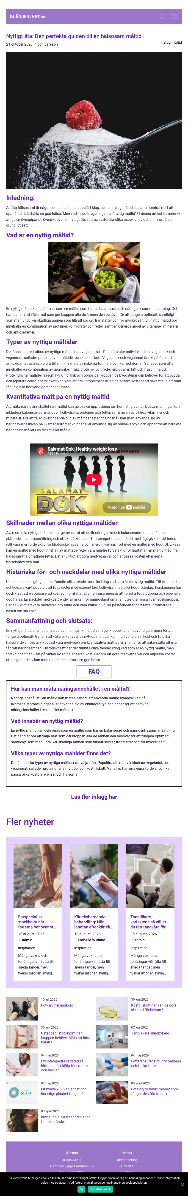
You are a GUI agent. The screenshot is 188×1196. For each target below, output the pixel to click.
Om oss (127, 1166)
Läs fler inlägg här (94, 797)
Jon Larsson (47, 44)
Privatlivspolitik (101, 1189)
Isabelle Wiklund (91, 940)
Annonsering (127, 1160)
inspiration (26, 948)
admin (27, 940)
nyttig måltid (171, 42)
